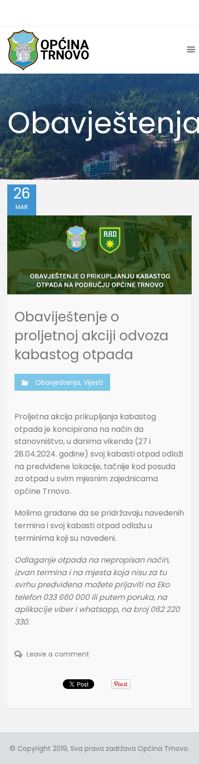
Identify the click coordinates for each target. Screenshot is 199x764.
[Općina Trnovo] (48, 49)
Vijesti (93, 382)
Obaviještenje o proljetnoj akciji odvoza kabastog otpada (91, 335)
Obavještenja (57, 382)
